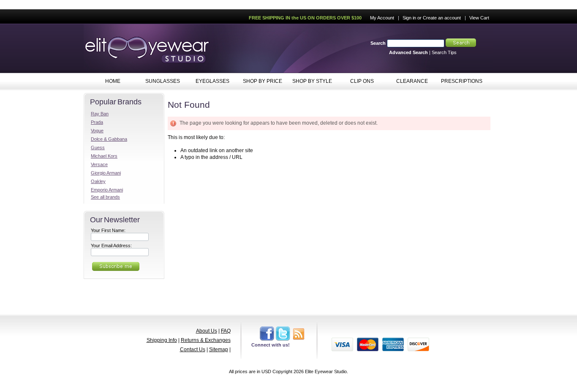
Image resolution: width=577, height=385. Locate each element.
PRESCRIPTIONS (461, 81)
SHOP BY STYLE (309, 81)
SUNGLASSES (159, 81)
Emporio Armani (107, 189)
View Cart (479, 17)
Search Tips (444, 52)
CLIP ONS (355, 81)
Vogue (97, 130)
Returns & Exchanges (206, 340)
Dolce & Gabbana (109, 139)
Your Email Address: (111, 245)
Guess (98, 147)
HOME (112, 81)
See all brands (105, 196)
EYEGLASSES (208, 81)
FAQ (226, 331)
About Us (206, 331)
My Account (382, 17)
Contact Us (192, 349)
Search (378, 43)
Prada (97, 122)
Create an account (442, 17)
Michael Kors (104, 155)
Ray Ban (100, 113)
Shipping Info (162, 340)
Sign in (409, 17)
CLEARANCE (412, 81)
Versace (99, 164)
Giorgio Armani (106, 172)
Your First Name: (108, 230)
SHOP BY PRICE (259, 81)
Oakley (98, 181)
